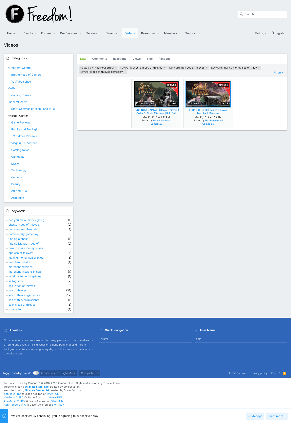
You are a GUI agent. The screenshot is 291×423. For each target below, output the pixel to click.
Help (273, 373)
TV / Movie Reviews (24, 136)
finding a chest (18, 238)
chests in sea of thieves (24, 224)
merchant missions (20, 266)
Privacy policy (259, 373)
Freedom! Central (20, 67)
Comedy (16, 177)
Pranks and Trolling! (24, 129)
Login (198, 338)
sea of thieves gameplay (24, 295)
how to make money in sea (26, 248)
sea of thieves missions (23, 299)
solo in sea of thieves (22, 304)
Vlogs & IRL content (24, 143)
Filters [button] (277, 72)
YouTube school (21, 81)
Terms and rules (238, 373)
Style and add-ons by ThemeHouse (98, 383)
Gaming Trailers (21, 95)
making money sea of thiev (26, 257)
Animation (17, 197)
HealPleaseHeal (97, 67)
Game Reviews (20, 122)
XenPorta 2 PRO (14, 397)
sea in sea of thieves (22, 285)
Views (136, 58)
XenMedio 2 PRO (14, 401)
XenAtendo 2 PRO (15, 404)
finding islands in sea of (24, 243)
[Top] (279, 373)
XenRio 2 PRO (12, 393)
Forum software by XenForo (39, 383)
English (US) (91, 373)
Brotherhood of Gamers (26, 74)
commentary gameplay (23, 234)
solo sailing (16, 309)
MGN (12, 88)
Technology (18, 170)
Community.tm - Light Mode (58, 373)
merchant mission (20, 262)
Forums (103, 338)
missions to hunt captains (25, 276)
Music (15, 163)
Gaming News (20, 150)
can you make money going (26, 220)
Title (150, 58)
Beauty (15, 184)
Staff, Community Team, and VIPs (33, 108)
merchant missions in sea (25, 271)
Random (164, 58)
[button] (17, 33)
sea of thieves (18, 290)
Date (83, 58)
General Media (18, 102)
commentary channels (23, 229)
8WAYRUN (53, 393)
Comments (99, 58)
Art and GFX (19, 190)
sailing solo (16, 281)
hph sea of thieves (20, 252)
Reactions (119, 58)
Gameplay (17, 156)
